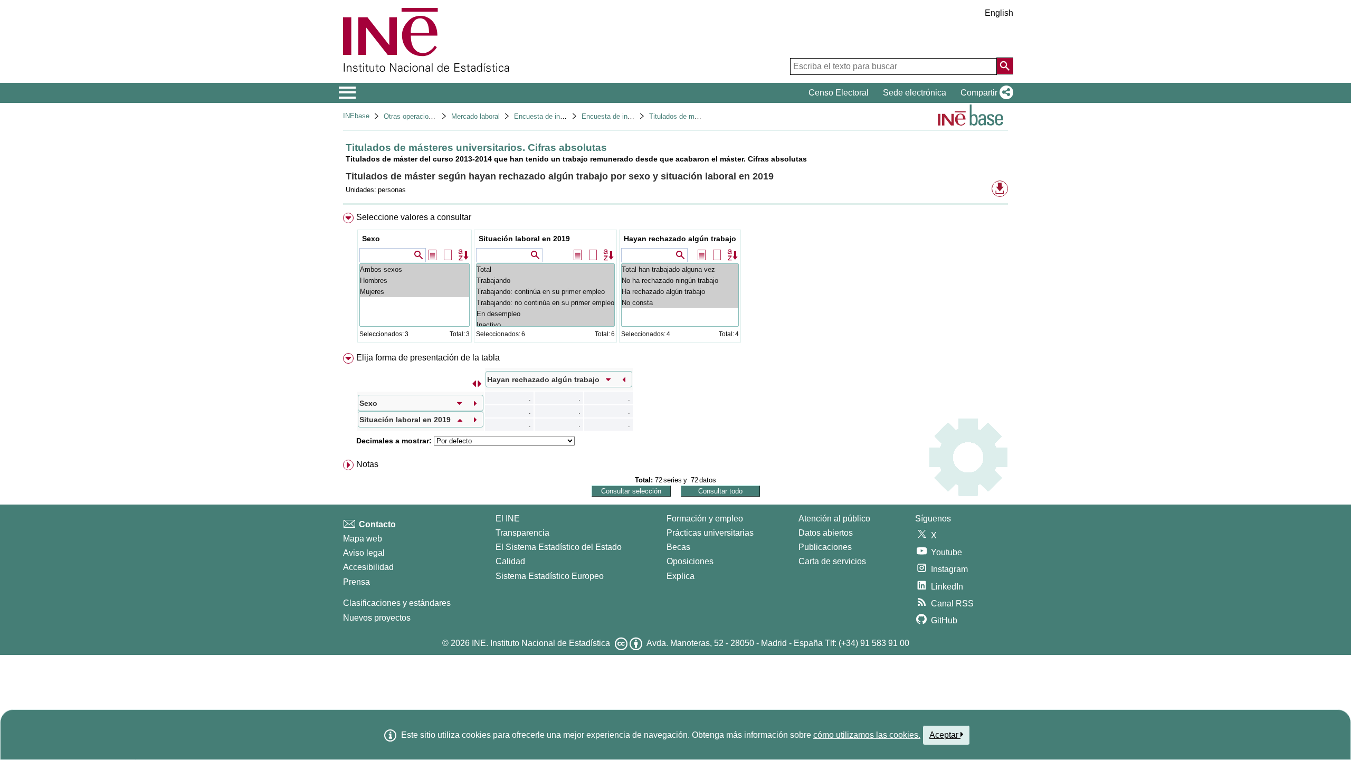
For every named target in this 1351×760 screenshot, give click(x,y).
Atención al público (834, 518)
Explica (680, 576)
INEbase (356, 116)
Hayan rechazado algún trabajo (680, 238)
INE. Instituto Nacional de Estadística (541, 643)
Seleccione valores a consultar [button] (413, 217)
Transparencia (522, 532)
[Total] (545, 269)
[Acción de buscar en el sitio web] (1004, 66)
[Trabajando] (545, 280)
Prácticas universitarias (710, 532)
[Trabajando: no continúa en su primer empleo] (545, 302)
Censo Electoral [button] (838, 92)
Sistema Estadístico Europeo (550, 576)
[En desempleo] (545, 313)
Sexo (371, 238)
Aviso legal (364, 552)
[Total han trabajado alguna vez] (680, 269)
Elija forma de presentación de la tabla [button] (428, 357)
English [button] (999, 12)
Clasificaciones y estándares (397, 602)
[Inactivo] (545, 324)
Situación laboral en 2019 (524, 238)
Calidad (510, 561)
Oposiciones (690, 561)
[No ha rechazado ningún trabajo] (680, 280)
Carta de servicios (832, 561)
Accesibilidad (368, 567)
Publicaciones (825, 547)
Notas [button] (367, 464)
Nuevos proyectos (377, 617)
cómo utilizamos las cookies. (866, 734)
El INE (508, 518)
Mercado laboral (475, 116)
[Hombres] (414, 280)
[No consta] (680, 302)
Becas (678, 547)
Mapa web (362, 538)
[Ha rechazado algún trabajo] (680, 291)
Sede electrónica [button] (914, 92)
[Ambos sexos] (414, 269)
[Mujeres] (414, 291)
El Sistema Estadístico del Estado (559, 547)
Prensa (356, 581)
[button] (984, 92)
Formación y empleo (705, 518)
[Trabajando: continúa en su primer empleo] (545, 291)
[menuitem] (675, 280)
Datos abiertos (825, 532)
